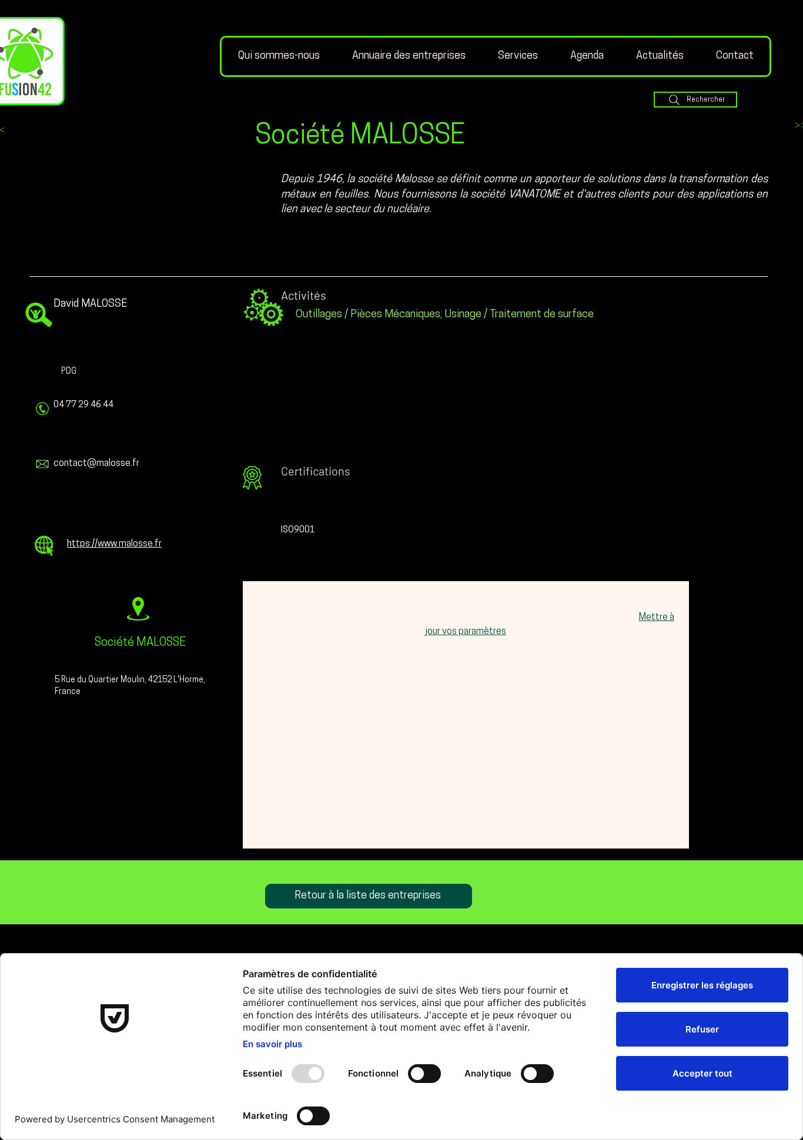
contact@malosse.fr (96, 463)
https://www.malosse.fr (114, 544)
